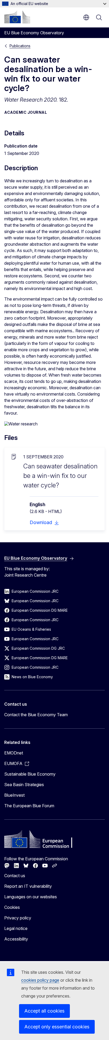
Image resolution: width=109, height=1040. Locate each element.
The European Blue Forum (29, 805)
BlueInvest (14, 795)
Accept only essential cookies (56, 1026)
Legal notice (16, 928)
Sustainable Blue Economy (30, 774)
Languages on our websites (30, 896)
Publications (20, 46)
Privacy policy (17, 917)
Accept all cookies (44, 1011)
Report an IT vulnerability (28, 886)
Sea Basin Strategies (24, 784)
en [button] (86, 17)
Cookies (12, 907)
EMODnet (13, 753)
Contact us (14, 875)
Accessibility (16, 939)
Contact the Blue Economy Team (36, 714)
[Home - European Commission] (17, 17)
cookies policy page (40, 980)
